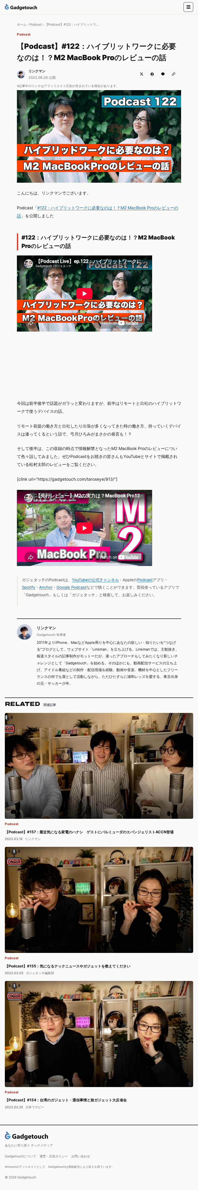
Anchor (46, 587)
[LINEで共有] (162, 74)
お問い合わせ (80, 1156)
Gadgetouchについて (20, 1156)
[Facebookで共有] (152, 74)
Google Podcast (71, 587)
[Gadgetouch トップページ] (21, 7)
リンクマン (46, 627)
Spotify (28, 587)
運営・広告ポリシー (54, 1156)
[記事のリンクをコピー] (173, 74)
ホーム (21, 24)
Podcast (35, 24)
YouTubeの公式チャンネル (95, 579)
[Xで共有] (141, 74)
